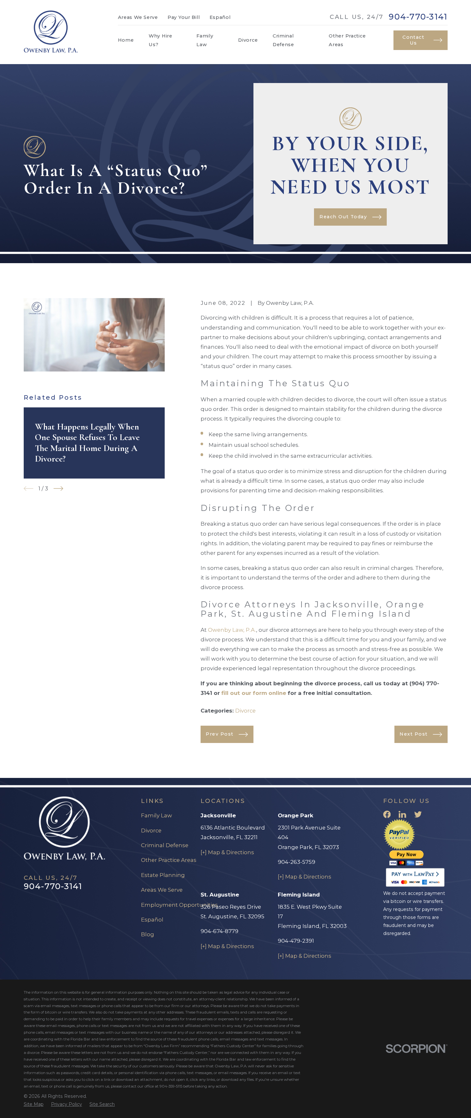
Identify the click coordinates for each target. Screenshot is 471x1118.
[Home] (51, 32)
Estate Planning (163, 875)
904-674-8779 (219, 931)
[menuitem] (34, 1104)
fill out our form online (253, 693)
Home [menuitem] (126, 40)
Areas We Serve (138, 17)
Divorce (245, 710)
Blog (147, 934)
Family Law (156, 815)
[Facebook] (387, 814)
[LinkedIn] (402, 814)
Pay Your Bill (184, 17)
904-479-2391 (296, 941)
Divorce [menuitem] (248, 40)
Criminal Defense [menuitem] (283, 40)
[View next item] (58, 488)
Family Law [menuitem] (204, 40)
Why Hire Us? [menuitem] (160, 40)
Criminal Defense (164, 845)
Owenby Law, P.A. (232, 630)
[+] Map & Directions (227, 852)
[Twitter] (418, 814)
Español (220, 17)
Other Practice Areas (168, 860)
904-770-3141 (418, 17)
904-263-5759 (296, 862)
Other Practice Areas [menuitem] (347, 40)
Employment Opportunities (179, 905)
